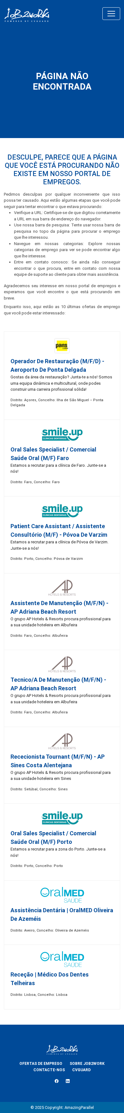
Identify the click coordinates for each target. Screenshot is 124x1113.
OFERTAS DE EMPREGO (40, 1063)
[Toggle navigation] (111, 13)
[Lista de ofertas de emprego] (27, 14)
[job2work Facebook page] (57, 1081)
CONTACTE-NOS (49, 1070)
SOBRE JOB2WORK (87, 1063)
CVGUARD (81, 1070)
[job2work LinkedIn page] (68, 1081)
